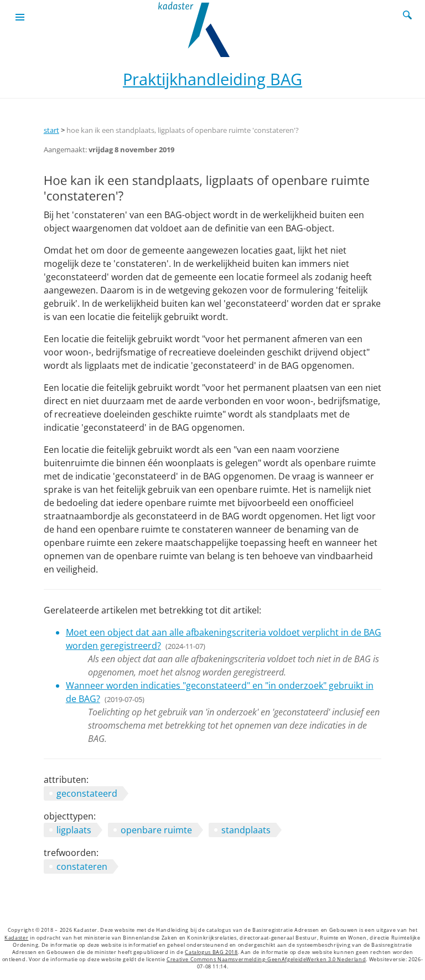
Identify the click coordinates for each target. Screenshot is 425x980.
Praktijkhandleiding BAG (212, 79)
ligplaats (73, 830)
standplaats (246, 830)
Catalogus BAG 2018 (211, 952)
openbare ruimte (156, 830)
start (51, 130)
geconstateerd (86, 793)
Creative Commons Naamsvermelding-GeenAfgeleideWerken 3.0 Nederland (266, 959)
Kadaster (16, 938)
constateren (81, 866)
